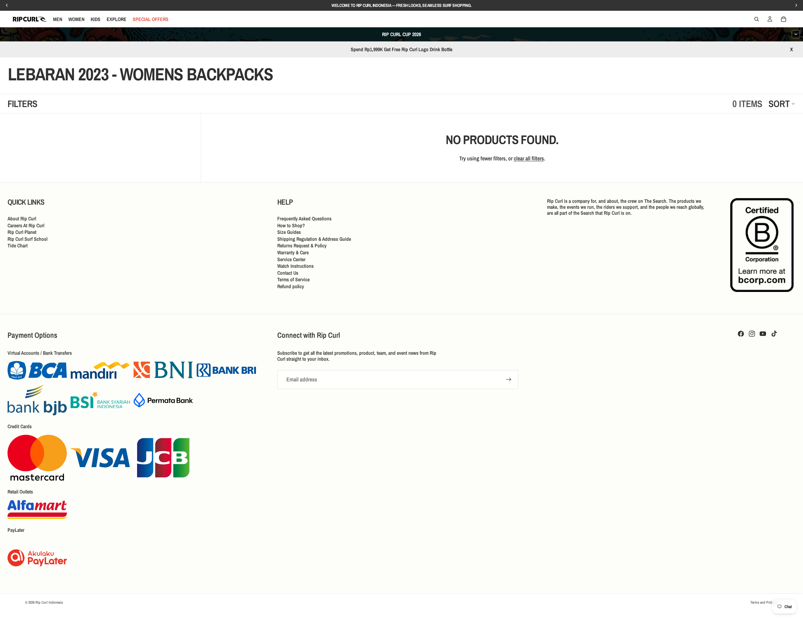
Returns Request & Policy (302, 245)
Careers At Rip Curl (26, 225)
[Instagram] (752, 333)
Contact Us (287, 272)
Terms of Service (293, 279)
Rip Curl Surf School (27, 238)
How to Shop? (291, 225)
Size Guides (289, 232)
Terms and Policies (764, 602)
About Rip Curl (22, 218)
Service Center (291, 259)
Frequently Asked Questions (304, 218)
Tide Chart (18, 245)
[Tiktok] (774, 333)
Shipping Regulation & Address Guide (314, 238)
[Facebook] (741, 333)
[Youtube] (763, 333)
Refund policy (290, 286)
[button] (781, 104)
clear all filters (529, 158)
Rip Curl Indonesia (49, 602)
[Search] (756, 19)
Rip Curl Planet (22, 232)
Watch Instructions (295, 265)
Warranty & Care (293, 252)
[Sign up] (508, 379)
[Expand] (796, 34)
